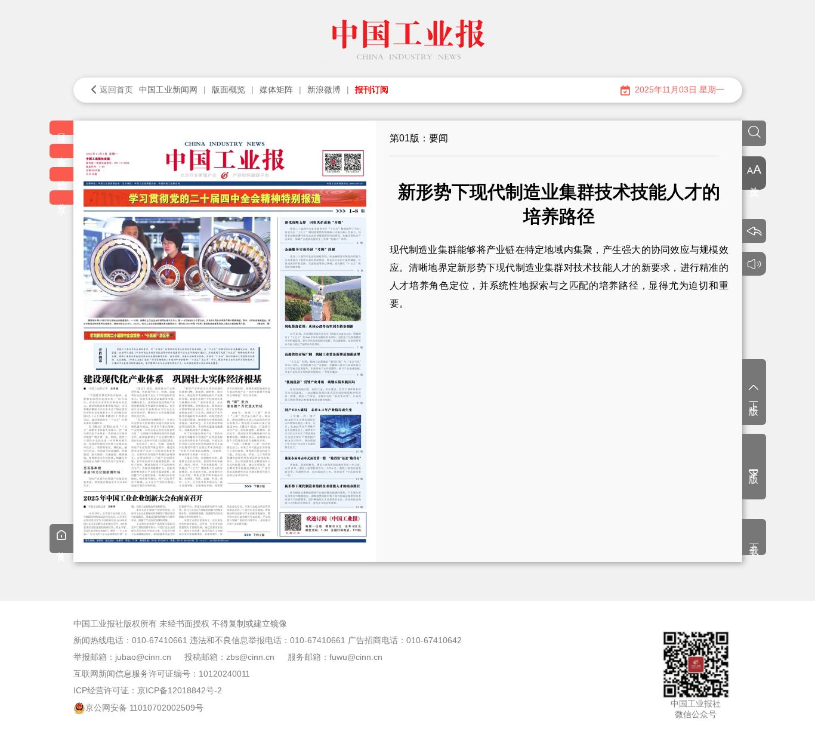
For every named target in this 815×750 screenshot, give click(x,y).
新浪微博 (324, 89)
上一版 (754, 398)
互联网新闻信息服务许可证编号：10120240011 (161, 673)
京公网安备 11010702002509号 (144, 707)
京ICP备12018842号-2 (179, 690)
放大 (754, 180)
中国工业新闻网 (168, 89)
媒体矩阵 (276, 89)
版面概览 (228, 89)
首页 (61, 547)
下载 (754, 538)
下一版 (754, 466)
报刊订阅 (371, 89)
